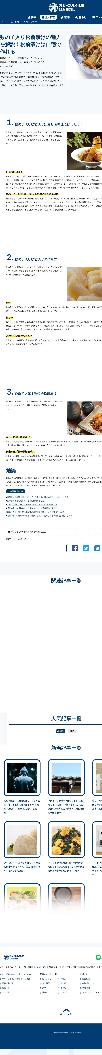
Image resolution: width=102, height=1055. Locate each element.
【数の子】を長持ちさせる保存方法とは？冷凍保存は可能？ (32, 508)
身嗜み (63, 979)
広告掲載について (89, 983)
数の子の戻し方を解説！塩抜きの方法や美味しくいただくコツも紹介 (36, 512)
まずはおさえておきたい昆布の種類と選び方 (25, 501)
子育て (63, 988)
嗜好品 (63, 983)
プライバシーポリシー (91, 992)
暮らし (45, 992)
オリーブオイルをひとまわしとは (16, 979)
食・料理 (46, 983)
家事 (44, 988)
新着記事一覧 (7, 983)
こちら (43, 532)
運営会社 (86, 979)
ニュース (64, 992)
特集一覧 (6, 988)
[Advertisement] (41, 647)
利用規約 (86, 988)
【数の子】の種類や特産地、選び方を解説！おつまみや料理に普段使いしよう (39, 516)
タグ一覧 (6, 992)
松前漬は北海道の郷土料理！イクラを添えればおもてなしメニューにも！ (37, 497)
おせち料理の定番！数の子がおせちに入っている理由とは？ (32, 504)
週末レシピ (47, 979)
